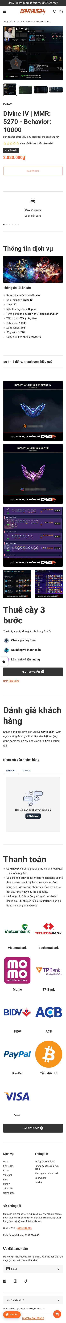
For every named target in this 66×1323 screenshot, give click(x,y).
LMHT (6, 1170)
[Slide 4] (12, 224)
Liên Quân (8, 1166)
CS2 (5, 1179)
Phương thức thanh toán (47, 1173)
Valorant (7, 1175)
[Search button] (55, 11)
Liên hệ (38, 1182)
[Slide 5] (15, 224)
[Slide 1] (3, 224)
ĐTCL (6, 1161)
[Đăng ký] (59, 1269)
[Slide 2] (6, 224)
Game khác (8, 1193)
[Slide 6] (18, 224)
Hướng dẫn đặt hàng (45, 1161)
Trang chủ (7, 21)
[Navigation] (4, 11)
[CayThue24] (33, 11)
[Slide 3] (9, 224)
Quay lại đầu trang (33, 1318)
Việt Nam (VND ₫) (15, 1300)
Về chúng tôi (41, 1178)
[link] (17, 584)
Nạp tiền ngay (11, 681)
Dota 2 (6, 1184)
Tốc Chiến (8, 1188)
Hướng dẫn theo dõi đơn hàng (47, 1167)
